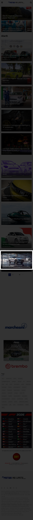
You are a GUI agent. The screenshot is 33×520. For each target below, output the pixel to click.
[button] (30, 252)
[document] (16, 260)
